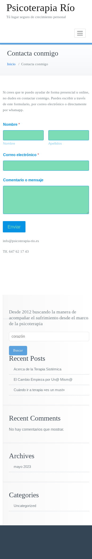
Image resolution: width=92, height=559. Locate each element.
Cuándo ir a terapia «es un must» (39, 390)
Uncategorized (25, 506)
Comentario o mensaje (23, 180)
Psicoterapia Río (40, 8)
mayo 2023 (22, 467)
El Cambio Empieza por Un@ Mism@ (43, 379)
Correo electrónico (21, 155)
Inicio (11, 64)
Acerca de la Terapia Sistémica (37, 369)
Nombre (9, 143)
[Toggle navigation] (80, 33)
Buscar (18, 350)
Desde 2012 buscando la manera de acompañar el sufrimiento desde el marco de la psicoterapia (48, 317)
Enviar (14, 226)
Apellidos (55, 143)
